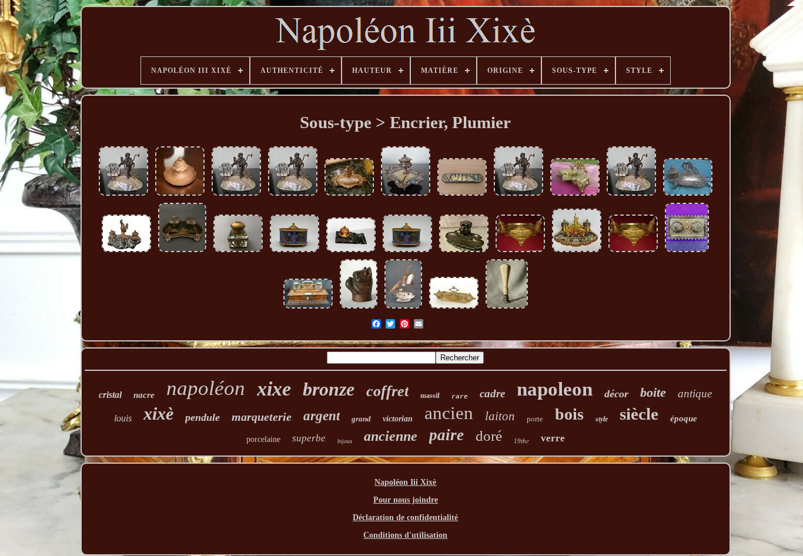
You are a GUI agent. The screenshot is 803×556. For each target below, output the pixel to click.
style (601, 419)
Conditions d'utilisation (405, 535)
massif (430, 395)
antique (695, 393)
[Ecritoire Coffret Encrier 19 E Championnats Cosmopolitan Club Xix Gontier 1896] (308, 308)
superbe (309, 438)
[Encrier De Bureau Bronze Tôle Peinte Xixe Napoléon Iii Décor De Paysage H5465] (182, 251)
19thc (521, 440)
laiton (500, 416)
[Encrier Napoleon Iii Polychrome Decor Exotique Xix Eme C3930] (294, 251)
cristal (110, 395)
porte (535, 418)
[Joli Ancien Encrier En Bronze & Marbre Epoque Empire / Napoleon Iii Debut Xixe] (351, 251)
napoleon (555, 389)
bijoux (344, 441)
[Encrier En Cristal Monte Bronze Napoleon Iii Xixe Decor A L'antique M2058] (238, 251)
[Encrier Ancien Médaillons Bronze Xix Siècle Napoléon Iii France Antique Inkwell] (687, 251)
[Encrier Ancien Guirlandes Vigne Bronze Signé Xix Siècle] (575, 195)
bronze (328, 389)
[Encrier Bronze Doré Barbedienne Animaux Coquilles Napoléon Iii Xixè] (454, 308)
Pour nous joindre (405, 499)
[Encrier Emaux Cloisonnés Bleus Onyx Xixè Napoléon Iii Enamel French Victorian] (406, 195)
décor (616, 394)
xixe (274, 389)
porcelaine (263, 439)
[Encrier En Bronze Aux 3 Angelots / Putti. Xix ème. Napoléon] (633, 251)
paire (446, 435)
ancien (448, 413)
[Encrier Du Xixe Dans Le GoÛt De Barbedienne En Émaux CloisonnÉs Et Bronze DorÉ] (577, 251)
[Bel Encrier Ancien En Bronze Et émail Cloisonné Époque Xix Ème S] (349, 195)
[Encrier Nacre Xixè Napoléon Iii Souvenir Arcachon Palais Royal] (236, 195)
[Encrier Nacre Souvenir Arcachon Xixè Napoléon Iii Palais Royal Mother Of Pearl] (123, 195)
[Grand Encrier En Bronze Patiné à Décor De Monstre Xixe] (464, 251)
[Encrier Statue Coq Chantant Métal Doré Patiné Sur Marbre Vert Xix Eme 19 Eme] (126, 251)
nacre (144, 395)
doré (489, 436)
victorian (398, 418)
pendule (202, 417)
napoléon (205, 388)
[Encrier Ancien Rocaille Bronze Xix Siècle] (688, 195)
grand (361, 418)
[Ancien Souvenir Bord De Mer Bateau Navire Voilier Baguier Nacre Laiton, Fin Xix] (403, 308)
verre (553, 438)
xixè (158, 413)
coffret (387, 391)
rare (459, 396)
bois (569, 414)
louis (123, 418)
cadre (492, 393)
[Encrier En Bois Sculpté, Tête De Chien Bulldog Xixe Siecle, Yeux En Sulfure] (358, 308)
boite (653, 392)
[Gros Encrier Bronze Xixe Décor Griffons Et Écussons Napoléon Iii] (180, 195)
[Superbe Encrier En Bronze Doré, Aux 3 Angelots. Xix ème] (520, 251)
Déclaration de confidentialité (405, 517)
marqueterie (262, 416)
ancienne (390, 436)
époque (683, 418)
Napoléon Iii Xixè (405, 482)
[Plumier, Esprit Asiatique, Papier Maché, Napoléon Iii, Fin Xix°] (462, 195)
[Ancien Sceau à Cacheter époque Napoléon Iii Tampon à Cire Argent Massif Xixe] (506, 308)
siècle (639, 413)
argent (321, 415)
